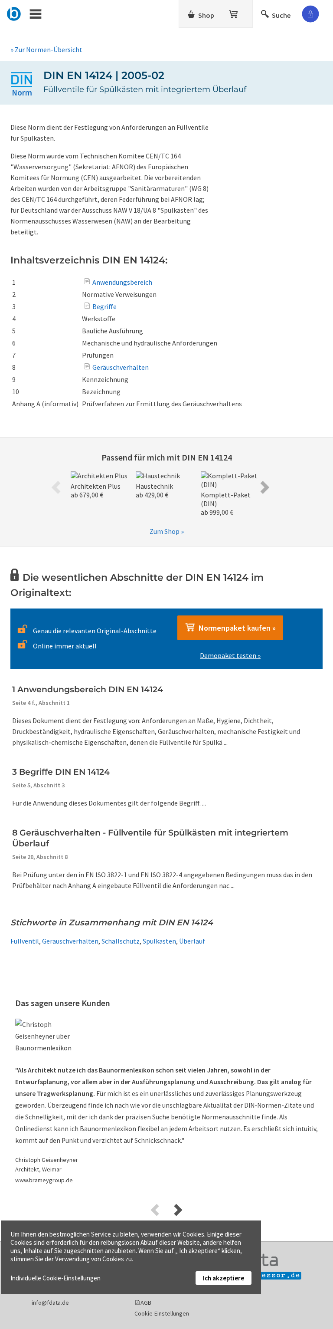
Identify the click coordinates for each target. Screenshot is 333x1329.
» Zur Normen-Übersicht (46, 49)
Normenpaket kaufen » (235, 628)
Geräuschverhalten (70, 941)
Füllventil (24, 941)
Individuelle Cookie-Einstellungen (55, 1278)
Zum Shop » (167, 531)
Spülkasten (159, 941)
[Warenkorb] (234, 12)
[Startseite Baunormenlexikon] (14, 12)
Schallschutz (120, 941)
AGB (145, 1302)
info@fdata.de (50, 1302)
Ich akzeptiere (223, 1278)
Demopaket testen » (230, 655)
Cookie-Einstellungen (161, 1313)
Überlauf (192, 941)
